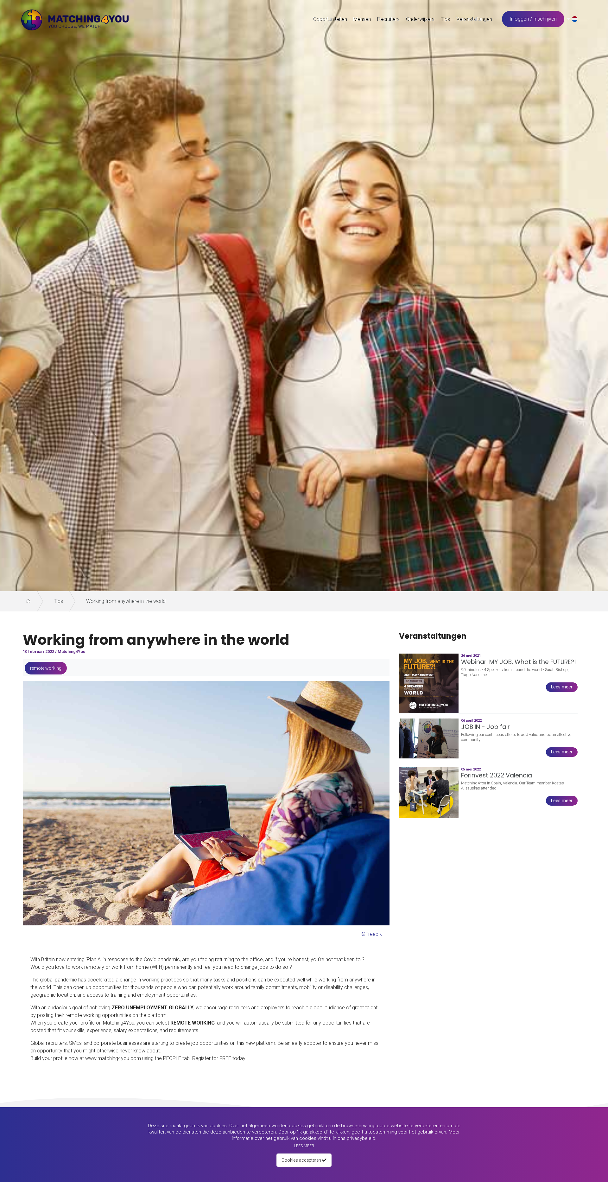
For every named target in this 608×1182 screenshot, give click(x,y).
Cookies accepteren (302, 1160)
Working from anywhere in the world (126, 601)
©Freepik (371, 934)
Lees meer (304, 1146)
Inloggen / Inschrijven (533, 19)
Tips (58, 601)
